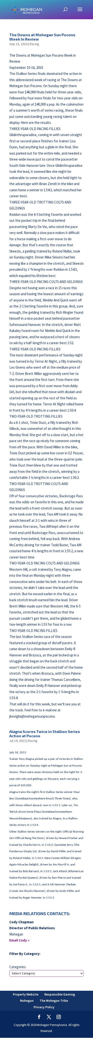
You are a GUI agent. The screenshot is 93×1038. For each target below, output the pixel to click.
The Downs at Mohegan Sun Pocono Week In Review (42, 36)
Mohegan (27, 1000)
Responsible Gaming (59, 994)
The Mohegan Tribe (54, 1000)
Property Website (25, 994)
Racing (34, 44)
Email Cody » (19, 940)
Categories (17, 967)
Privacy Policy (44, 1007)
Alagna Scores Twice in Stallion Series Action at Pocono (44, 733)
